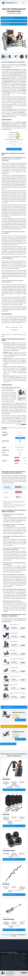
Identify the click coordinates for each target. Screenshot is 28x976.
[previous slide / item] (2, 40)
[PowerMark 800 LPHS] (6, 733)
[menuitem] (14, 18)
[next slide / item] (26, 40)
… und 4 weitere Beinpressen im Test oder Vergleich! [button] (14, 143)
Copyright (3, 952)
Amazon (15, 475)
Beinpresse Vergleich (15, 13)
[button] (14, 18)
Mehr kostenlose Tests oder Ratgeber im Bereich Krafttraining (14, 755)
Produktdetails (9, 109)
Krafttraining (6, 777)
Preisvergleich (21, 112)
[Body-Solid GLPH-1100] (6, 714)
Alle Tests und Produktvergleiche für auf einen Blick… (14, 935)
